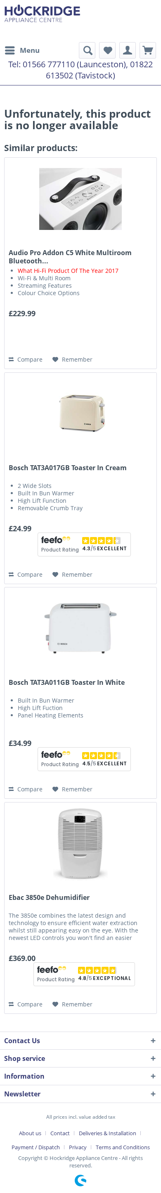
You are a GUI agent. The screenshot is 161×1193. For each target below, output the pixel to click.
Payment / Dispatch (36, 1147)
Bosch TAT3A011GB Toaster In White (67, 682)
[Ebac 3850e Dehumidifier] (80, 844)
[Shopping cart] (148, 50)
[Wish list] (107, 50)
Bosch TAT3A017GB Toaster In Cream (68, 468)
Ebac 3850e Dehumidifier (49, 897)
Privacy (78, 1147)
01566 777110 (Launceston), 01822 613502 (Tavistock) (88, 70)
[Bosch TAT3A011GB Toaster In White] (80, 629)
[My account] (127, 50)
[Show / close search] (87, 50)
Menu (30, 50)
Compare (29, 359)
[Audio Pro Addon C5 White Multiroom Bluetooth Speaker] (80, 199)
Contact (60, 1133)
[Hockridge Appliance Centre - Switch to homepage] (42, 21)
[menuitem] (22, 50)
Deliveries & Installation (107, 1133)
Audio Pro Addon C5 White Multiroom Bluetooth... (70, 257)
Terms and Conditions (123, 1147)
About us (30, 1133)
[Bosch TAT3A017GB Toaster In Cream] (80, 414)
